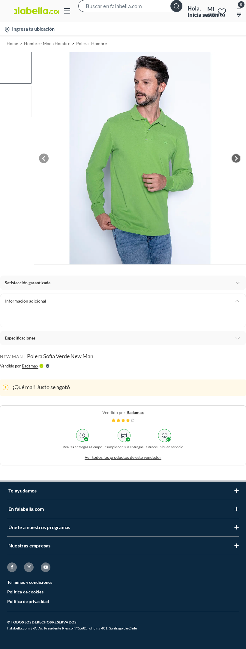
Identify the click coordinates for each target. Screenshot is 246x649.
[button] (130, 11)
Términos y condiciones (29, 582)
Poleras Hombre (91, 43)
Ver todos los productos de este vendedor (123, 457)
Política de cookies (25, 591)
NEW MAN (11, 356)
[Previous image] (44, 158)
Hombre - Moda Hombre (47, 43)
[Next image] (236, 158)
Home (12, 43)
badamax (135, 412)
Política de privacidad (28, 601)
